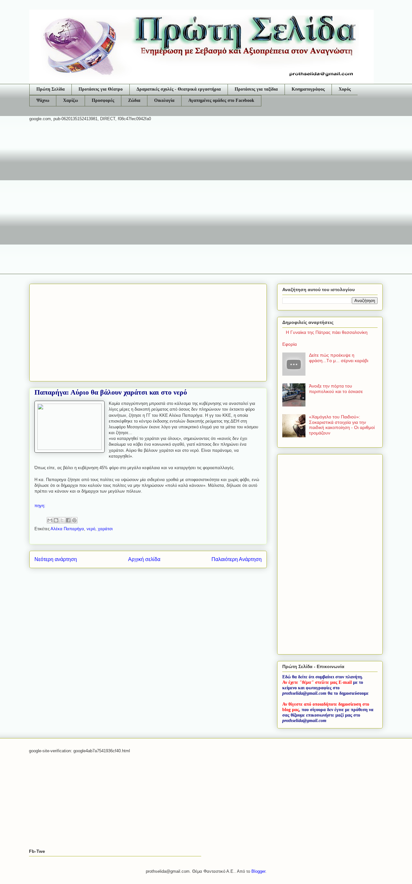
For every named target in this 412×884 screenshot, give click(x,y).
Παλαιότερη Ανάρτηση (236, 559)
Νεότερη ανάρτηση (55, 559)
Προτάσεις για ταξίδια (256, 89)
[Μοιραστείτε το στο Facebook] (68, 520)
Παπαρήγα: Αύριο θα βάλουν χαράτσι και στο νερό (110, 392)
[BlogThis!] (56, 520)
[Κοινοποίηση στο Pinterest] (74, 520)
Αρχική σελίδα (144, 559)
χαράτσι (105, 528)
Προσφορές (103, 100)
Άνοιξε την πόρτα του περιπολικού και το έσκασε (336, 388)
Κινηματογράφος (308, 89)
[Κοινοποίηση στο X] (62, 520)
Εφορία (289, 344)
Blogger (258, 871)
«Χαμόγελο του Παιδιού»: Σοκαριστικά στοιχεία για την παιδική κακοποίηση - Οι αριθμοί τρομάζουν (342, 424)
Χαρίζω (70, 100)
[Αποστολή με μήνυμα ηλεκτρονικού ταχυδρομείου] (50, 520)
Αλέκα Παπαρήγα (67, 528)
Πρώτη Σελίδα (50, 89)
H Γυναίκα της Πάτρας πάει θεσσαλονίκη (327, 332)
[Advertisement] (206, 176)
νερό (91, 528)
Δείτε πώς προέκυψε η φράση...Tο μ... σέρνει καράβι (338, 358)
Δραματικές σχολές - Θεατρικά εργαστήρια (178, 89)
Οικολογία (164, 100)
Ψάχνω (42, 100)
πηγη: (40, 505)
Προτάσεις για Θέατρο (101, 89)
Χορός (345, 89)
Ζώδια (134, 100)
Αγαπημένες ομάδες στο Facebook (221, 100)
